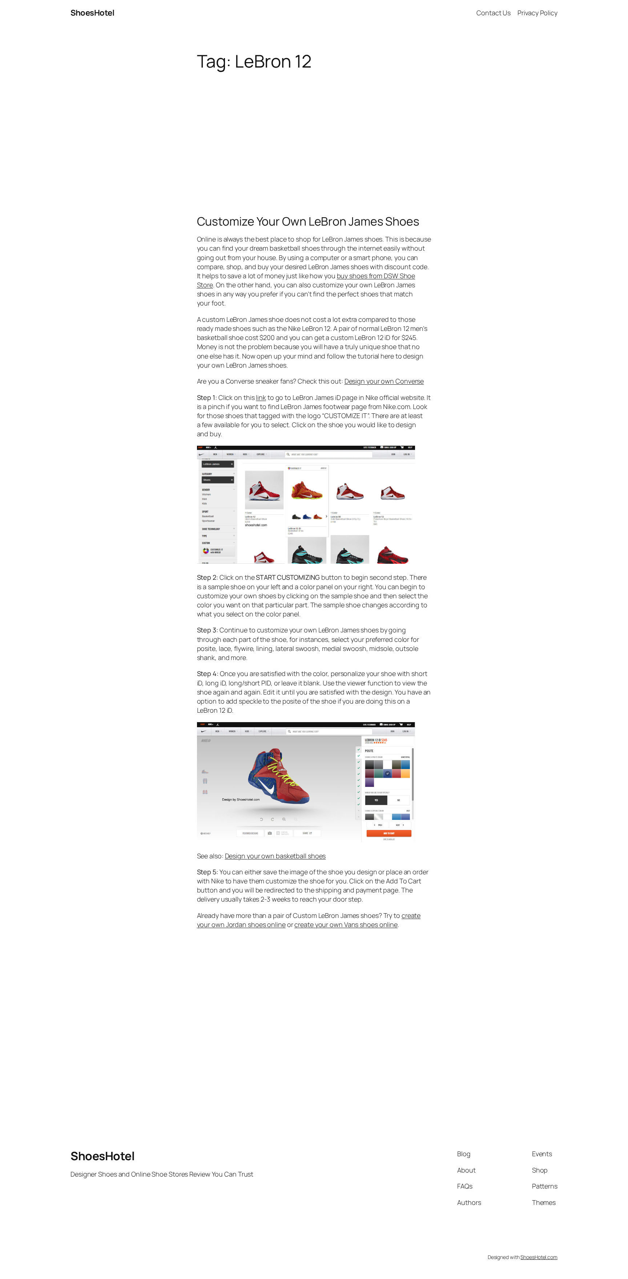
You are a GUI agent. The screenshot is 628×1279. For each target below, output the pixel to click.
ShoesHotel (92, 12)
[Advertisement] (314, 128)
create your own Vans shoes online (346, 924)
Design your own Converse (384, 381)
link (261, 397)
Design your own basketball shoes (275, 855)
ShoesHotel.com (538, 1257)
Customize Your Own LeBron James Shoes (308, 221)
